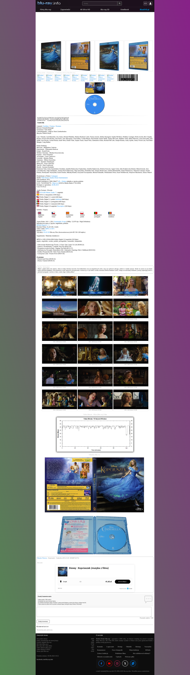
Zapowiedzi (65, 9)
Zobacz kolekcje (102, 653)
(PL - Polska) (62, 181)
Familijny (46, 126)
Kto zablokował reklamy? (141, 653)
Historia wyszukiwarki (104, 657)
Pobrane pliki (129, 657)
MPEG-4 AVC (50, 229)
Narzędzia (147, 647)
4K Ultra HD (85, 9)
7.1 (56, 192)
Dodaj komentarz (43, 621)
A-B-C (44, 230)
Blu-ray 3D (105, 9)
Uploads (118, 657)
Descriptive (60, 206)
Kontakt (100, 647)
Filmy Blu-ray (45, 9)
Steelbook (125, 9)
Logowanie (110, 647)
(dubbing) (58, 199)
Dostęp (120, 647)
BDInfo (147, 650)
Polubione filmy (120, 653)
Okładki (129, 647)
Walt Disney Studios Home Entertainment (54, 178)
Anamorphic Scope (60, 221)
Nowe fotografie (117, 650)
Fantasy (52, 126)
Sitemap (138, 647)
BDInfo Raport (43, 225)
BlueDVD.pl (144, 9)
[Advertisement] (95, 27)
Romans (58, 126)
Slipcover (55, 183)
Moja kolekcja (134, 650)
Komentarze (101, 650)
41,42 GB (46, 232)
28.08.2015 (55, 185)
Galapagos (54, 176)
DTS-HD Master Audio (47, 192)
